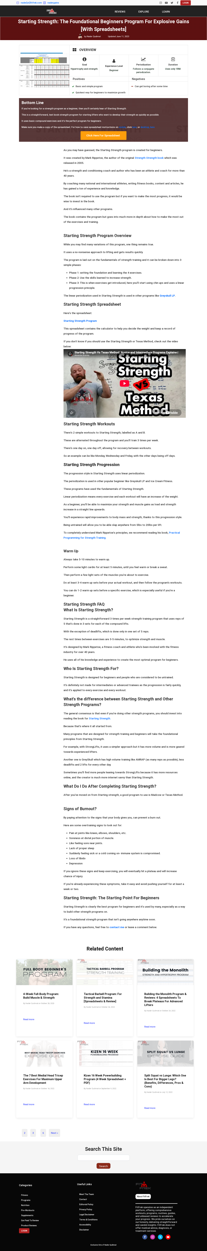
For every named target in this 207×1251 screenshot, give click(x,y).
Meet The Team (86, 1194)
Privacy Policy (85, 1209)
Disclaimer (84, 1230)
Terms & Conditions (88, 1219)
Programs (25, 1200)
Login (186, 3)
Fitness (24, 1195)
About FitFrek (143, 1196)
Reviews (120, 11)
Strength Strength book (149, 157)
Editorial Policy (86, 1204)
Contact (83, 1199)
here (134, 127)
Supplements (27, 1215)
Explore (143, 11)
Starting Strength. (100, 718)
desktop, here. (148, 127)
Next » (54, 1133)
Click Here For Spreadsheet (103, 135)
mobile (122, 127)
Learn (166, 11)
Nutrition (25, 1205)
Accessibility (85, 1225)
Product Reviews (29, 1225)
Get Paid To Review (30, 1220)
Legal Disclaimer (86, 1214)
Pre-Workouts (27, 1210)
